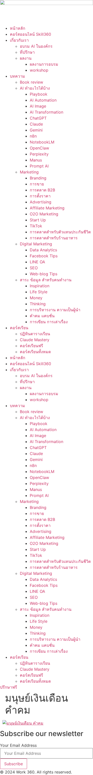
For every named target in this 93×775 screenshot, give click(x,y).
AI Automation (43, 100)
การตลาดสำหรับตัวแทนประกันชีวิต (60, 231)
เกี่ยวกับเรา (19, 40)
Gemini (36, 130)
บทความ (17, 76)
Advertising (40, 201)
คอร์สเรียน (19, 327)
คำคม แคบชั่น (42, 315)
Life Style (38, 291)
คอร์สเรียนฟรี (31, 345)
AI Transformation (46, 112)
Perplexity (39, 154)
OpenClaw (39, 148)
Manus (36, 159)
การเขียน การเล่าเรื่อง (49, 321)
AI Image (38, 106)
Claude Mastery (34, 339)
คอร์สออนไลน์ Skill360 (30, 34)
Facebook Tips (44, 255)
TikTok (36, 225)
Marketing (29, 171)
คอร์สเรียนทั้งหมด (35, 351)
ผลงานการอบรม (44, 64)
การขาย (37, 183)
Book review (31, 82)
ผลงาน (25, 58)
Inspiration (39, 285)
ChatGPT (38, 118)
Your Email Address (18, 745)
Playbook (38, 94)
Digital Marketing (36, 243)
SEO (34, 267)
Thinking (38, 303)
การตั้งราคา (40, 195)
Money (36, 297)
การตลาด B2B (42, 189)
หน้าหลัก (17, 28)
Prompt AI (39, 165)
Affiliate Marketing (47, 207)
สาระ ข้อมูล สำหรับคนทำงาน (45, 279)
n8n (33, 136)
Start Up (38, 219)
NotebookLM (42, 142)
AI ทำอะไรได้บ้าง (35, 88)
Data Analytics (43, 249)
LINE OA (37, 261)
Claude (36, 124)
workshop (39, 70)
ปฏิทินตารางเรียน (35, 333)
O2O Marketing (44, 213)
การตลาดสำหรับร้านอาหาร (54, 237)
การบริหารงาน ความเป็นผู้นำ (55, 309)
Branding (38, 177)
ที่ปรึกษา (27, 52)
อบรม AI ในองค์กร (36, 46)
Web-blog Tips (43, 273)
